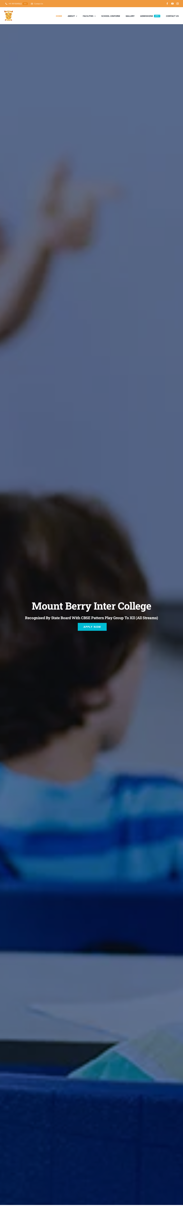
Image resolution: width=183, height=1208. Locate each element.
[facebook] (167, 3)
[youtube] (172, 3)
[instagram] (177, 3)
